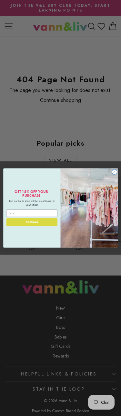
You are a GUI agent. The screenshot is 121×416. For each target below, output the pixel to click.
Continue (31, 222)
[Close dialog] (114, 172)
